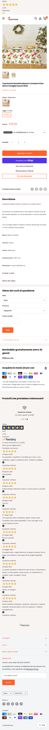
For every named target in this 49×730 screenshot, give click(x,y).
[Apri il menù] (3, 18)
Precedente (6, 448)
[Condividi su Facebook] (32, 189)
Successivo (14, 448)
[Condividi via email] (45, 189)
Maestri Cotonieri (9, 90)
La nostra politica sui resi (10, 340)
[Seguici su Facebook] (3, 704)
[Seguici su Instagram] (12, 704)
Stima (8, 330)
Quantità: (5, 142)
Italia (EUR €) (18, 693)
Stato (4, 295)
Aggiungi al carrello (24, 153)
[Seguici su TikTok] (21, 704)
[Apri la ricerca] (36, 18)
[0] (44, 18)
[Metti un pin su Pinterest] (36, 189)
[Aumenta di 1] (24, 142)
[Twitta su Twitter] (40, 189)
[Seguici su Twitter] (8, 704)
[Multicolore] (6, 103)
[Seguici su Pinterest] (16, 704)
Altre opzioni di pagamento (24, 166)
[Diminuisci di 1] (12, 142)
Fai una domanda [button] (24, 176)
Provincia (5, 306)
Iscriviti (8, 682)
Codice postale (7, 316)
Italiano (5, 693)
